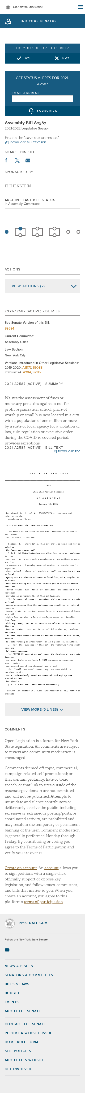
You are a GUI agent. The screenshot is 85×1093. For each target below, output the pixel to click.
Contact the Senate (25, 1024)
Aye (28, 58)
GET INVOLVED (18, 1069)
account (51, 868)
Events (12, 1002)
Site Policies (18, 1051)
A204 (27, 372)
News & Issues (19, 966)
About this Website (24, 1060)
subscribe (47, 111)
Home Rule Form (21, 1042)
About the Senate (23, 1011)
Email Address (26, 93)
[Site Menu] (80, 7)
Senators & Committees (29, 975)
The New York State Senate (27, 7)
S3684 (9, 328)
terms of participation (43, 901)
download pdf (69, 451)
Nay (66, 58)
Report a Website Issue (28, 1033)
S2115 (37, 372)
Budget (12, 993)
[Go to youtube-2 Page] (8, 950)
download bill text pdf (28, 142)
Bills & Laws (17, 984)
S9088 (37, 367)
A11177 (26, 367)
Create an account (21, 868)
